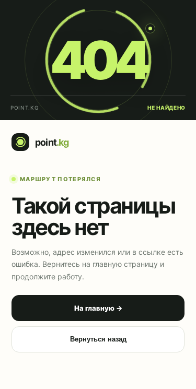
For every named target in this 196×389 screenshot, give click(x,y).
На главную (98, 308)
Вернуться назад (98, 339)
